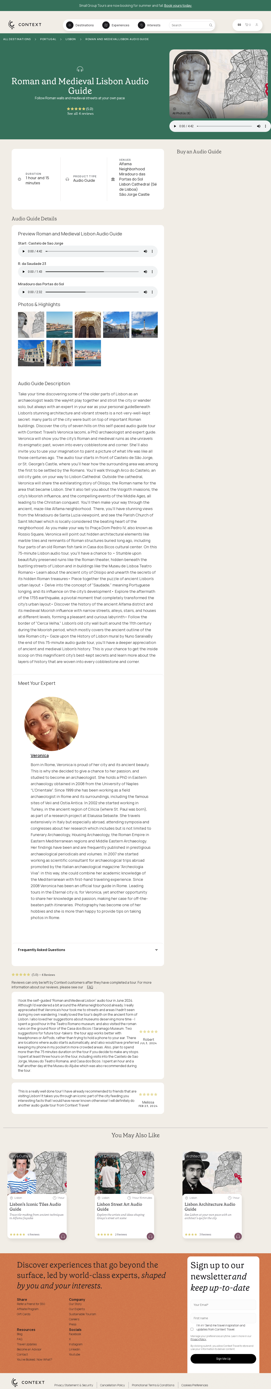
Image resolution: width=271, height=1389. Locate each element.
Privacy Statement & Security (73, 1385)
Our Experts (77, 1309)
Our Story (75, 1304)
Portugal (48, 39)
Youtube (74, 1354)
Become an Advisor (29, 1349)
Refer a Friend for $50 (31, 1304)
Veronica (40, 755)
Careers (74, 1319)
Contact (22, 1354)
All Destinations (17, 39)
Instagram (76, 1344)
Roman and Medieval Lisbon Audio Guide (117, 39)
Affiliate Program (28, 1309)
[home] (27, 29)
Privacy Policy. (198, 1339)
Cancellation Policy (112, 1385)
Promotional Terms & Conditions (153, 1385)
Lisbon (71, 39)
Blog (19, 1334)
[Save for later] (61, 1156)
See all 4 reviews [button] (80, 113)
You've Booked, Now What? (34, 1359)
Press (72, 1324)
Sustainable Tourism (82, 1314)
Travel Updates (27, 1344)
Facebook (75, 1334)
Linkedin (74, 1349)
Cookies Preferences (194, 1385)
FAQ (90, 987)
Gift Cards (23, 1314)
